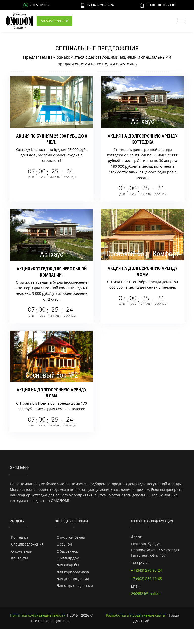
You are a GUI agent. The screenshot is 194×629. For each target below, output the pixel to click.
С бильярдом (68, 558)
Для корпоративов (73, 572)
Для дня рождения (73, 578)
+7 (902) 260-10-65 (146, 578)
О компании (21, 551)
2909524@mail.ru (146, 593)
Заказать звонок (54, 21)
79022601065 (39, 5)
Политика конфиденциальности (38, 615)
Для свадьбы (68, 564)
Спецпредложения (27, 544)
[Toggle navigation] (179, 21)
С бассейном (68, 551)
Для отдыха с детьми (75, 585)
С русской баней (71, 537)
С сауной (64, 544)
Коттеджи (19, 537)
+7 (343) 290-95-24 (100, 5)
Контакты (19, 558)
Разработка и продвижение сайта (135, 615)
